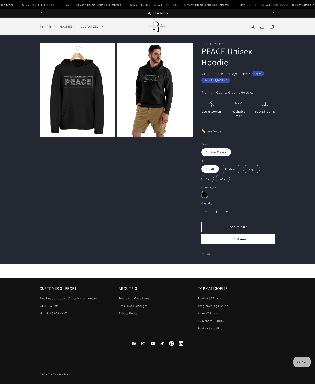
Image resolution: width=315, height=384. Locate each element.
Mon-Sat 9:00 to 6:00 (54, 313)
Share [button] (210, 254)
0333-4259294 (49, 306)
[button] (47, 26)
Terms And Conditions (134, 298)
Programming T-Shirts (213, 306)
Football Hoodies (210, 328)
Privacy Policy (128, 313)
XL (207, 179)
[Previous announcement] (41, 13)
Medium (231, 169)
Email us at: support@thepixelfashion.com (69, 298)
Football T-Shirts (209, 298)
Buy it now (238, 239)
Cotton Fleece (216, 152)
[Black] (204, 195)
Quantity (206, 203)
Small (210, 169)
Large (252, 169)
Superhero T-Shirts (211, 321)
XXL (222, 179)
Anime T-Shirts (208, 313)
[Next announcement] (274, 13)
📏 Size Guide (211, 131)
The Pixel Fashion (58, 374)
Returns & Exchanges (133, 306)
